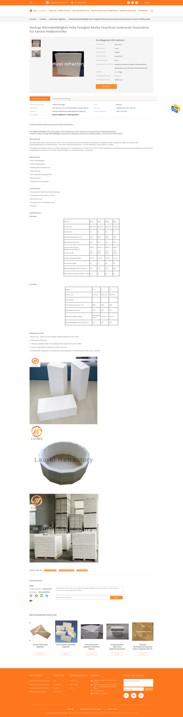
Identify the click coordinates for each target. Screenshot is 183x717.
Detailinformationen (40, 98)
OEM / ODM (74, 684)
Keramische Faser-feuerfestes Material (41, 688)
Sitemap (70, 709)
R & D (71, 688)
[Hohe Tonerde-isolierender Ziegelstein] (66, 631)
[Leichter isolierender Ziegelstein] (41, 631)
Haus (35, 11)
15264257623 (47, 589)
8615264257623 (44, 592)
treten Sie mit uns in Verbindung (104, 11)
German (147, 3)
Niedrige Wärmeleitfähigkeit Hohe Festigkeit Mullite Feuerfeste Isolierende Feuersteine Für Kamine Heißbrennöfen (109, 19)
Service (56, 688)
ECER (136, 713)
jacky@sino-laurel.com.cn (59, 3)
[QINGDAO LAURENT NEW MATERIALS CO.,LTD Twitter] (133, 2)
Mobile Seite (112, 709)
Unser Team (57, 692)
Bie (55, 681)
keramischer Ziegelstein (66, 570)
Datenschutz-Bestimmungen (90, 709)
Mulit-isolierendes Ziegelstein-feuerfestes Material (91, 647)
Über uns (52, 11)
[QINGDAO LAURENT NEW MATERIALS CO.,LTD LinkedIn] (137, 2)
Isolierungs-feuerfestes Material (39, 681)
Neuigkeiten (143, 11)
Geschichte (57, 684)
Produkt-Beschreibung (62, 98)
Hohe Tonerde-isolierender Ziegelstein (66, 646)
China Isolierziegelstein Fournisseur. (56, 713)
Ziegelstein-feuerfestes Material (39, 684)
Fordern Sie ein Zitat (128, 11)
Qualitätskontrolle (80, 11)
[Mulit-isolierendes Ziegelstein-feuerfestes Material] (92, 631)
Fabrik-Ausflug (64, 11)
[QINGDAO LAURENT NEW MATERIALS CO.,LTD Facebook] (129, 2)
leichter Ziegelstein (50, 570)
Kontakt (106, 86)
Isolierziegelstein (82, 570)
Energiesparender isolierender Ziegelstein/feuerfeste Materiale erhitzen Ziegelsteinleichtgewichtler (117, 649)
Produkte (43, 11)
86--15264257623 (81, 2)
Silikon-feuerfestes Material (38, 692)
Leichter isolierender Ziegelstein (40, 646)
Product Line (74, 681)
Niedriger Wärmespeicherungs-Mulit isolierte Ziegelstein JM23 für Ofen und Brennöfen (143, 648)
